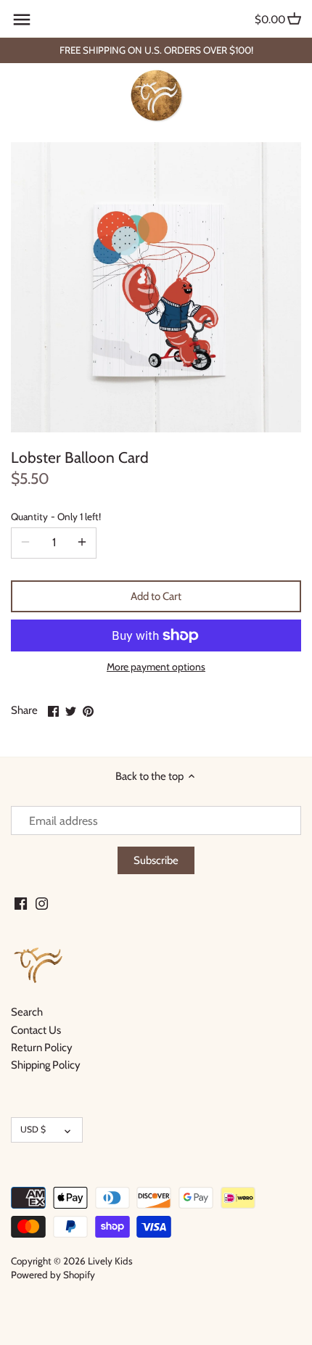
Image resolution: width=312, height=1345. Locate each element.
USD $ (33, 1129)
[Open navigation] (22, 19)
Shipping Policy (46, 1065)
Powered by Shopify (53, 1274)
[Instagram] (42, 902)
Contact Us (36, 1030)
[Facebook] (21, 902)
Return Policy (42, 1047)
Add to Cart (156, 596)
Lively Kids (110, 1261)
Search (27, 1012)
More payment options (156, 667)
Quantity (56, 516)
